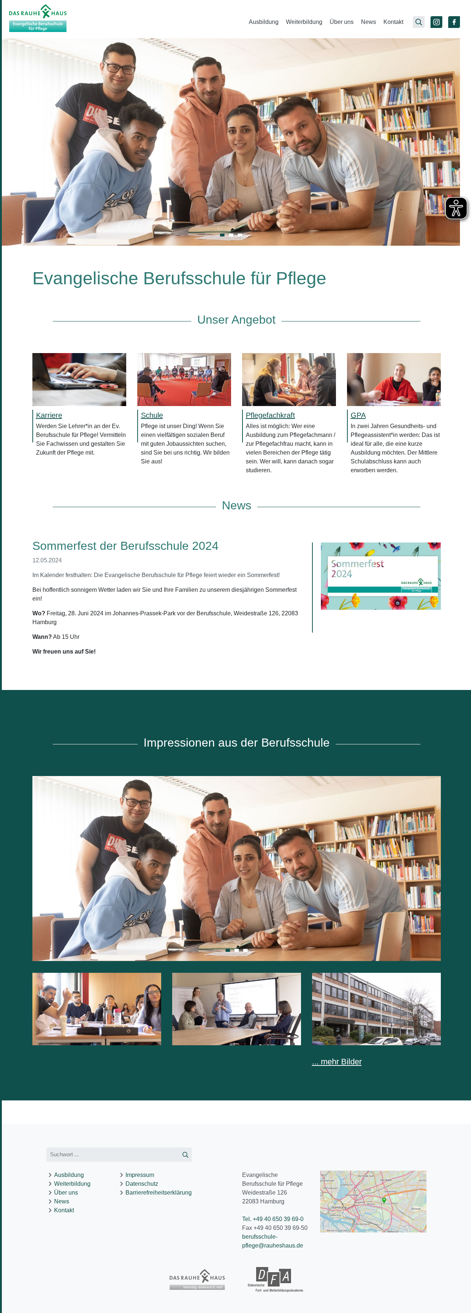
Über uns (342, 22)
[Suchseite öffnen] (419, 22)
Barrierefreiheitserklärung (158, 1192)
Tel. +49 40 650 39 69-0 (273, 1219)
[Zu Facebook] (454, 22)
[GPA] (394, 379)
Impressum (139, 1175)
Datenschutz (141, 1184)
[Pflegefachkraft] (289, 379)
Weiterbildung (304, 22)
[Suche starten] (185, 1154)
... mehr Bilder (337, 1061)
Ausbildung (264, 22)
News (368, 22)
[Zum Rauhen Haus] (197, 1279)
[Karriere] (79, 379)
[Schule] (184, 379)
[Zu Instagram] (436, 22)
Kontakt (393, 22)
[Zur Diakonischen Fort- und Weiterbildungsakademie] (276, 1280)
